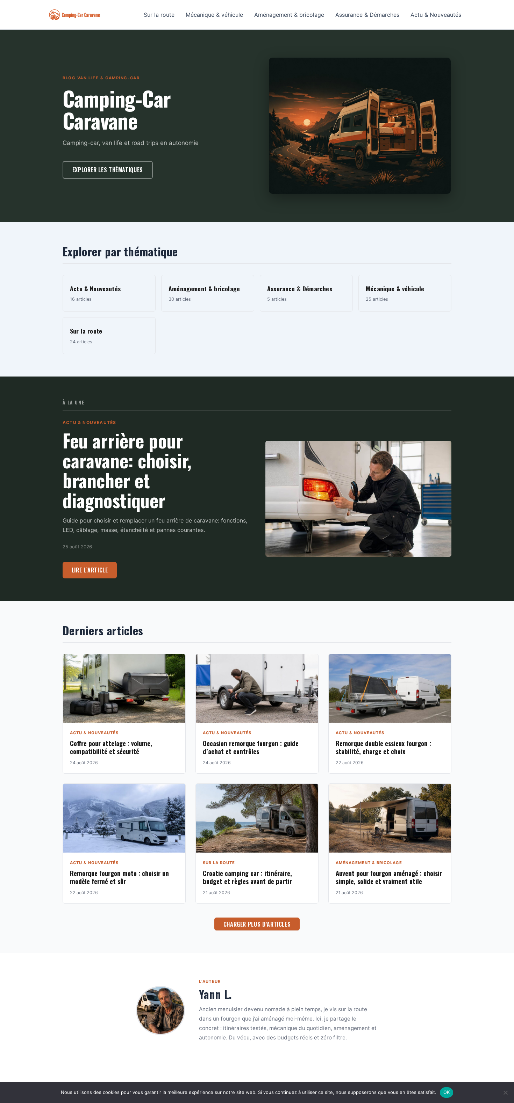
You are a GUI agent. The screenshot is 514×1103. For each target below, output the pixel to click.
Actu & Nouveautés (436, 14)
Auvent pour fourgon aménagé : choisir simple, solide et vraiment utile (389, 877)
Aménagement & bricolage (289, 14)
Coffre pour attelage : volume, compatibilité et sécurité (111, 747)
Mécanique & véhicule (214, 14)
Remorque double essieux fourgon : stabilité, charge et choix (383, 747)
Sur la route (159, 14)
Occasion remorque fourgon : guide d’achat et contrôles (251, 747)
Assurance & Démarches (367, 14)
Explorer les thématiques (107, 170)
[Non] (505, 1092)
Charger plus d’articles (257, 924)
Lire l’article (90, 570)
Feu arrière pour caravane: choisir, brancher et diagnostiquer (127, 470)
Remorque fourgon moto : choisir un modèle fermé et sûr (119, 877)
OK (446, 1092)
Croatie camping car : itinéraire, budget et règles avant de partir (247, 877)
